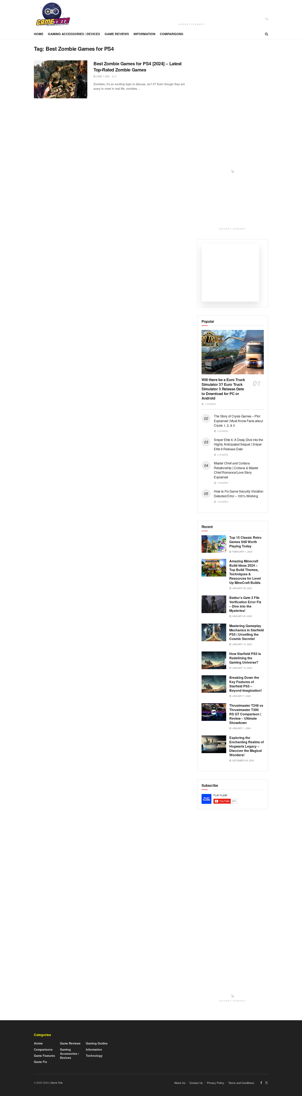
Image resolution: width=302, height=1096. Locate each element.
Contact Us (196, 1083)
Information (144, 34)
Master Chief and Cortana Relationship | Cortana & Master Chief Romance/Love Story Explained (236, 470)
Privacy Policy (215, 1083)
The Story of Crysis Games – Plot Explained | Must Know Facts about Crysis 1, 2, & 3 (238, 421)
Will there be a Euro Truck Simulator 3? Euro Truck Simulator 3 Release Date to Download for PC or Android (223, 389)
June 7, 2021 (102, 76)
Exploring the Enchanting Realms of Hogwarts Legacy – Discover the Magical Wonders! (246, 746)
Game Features (44, 1055)
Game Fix (40, 1062)
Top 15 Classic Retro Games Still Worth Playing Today (245, 541)
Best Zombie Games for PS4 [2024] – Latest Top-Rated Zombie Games (137, 66)
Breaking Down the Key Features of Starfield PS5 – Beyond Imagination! (245, 684)
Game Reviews (117, 34)
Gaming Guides (97, 1043)
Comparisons (171, 34)
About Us (179, 1083)
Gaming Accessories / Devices (74, 34)
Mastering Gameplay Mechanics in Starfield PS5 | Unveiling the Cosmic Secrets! (246, 632)
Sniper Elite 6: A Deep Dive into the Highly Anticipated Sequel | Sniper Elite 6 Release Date (238, 444)
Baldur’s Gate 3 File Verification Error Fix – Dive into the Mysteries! (245, 604)
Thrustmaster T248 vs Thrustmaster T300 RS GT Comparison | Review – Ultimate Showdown (246, 714)
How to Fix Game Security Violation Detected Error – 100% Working (238, 493)
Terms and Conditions (241, 1083)
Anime (38, 1043)
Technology (94, 1055)
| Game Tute (56, 1082)
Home (38, 34)
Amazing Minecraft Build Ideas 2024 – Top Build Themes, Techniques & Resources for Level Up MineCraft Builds (245, 572)
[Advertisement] (190, 11)
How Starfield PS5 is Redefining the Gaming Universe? (245, 658)
